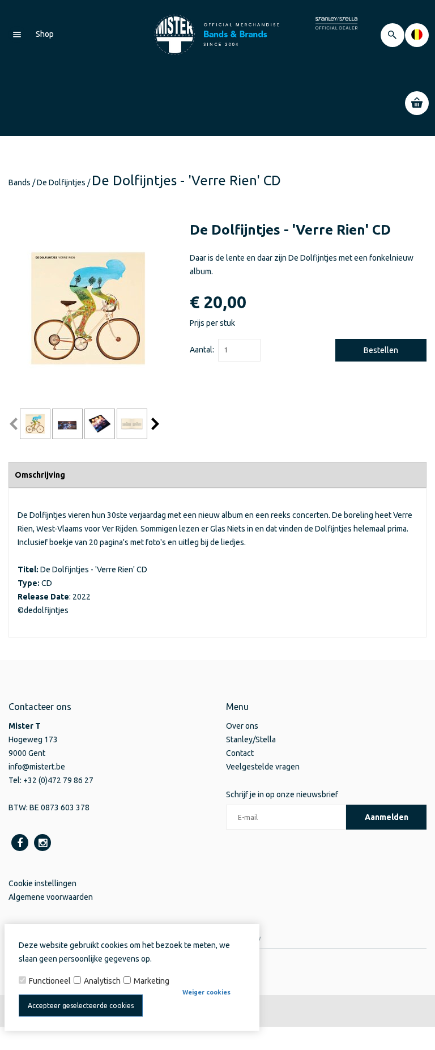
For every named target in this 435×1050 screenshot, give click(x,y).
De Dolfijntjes (61, 182)
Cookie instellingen (42, 883)
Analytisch (102, 980)
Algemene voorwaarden (50, 897)
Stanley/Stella (251, 739)
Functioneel (50, 980)
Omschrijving (40, 474)
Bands (19, 182)
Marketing (151, 980)
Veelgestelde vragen (263, 766)
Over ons (242, 725)
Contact (240, 753)
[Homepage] (217, 34)
